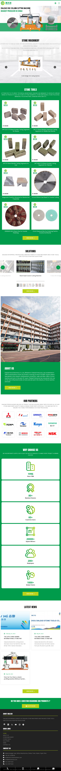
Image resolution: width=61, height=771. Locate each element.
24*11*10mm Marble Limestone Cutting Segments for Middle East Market (45, 130)
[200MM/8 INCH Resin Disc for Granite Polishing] (16, 215)
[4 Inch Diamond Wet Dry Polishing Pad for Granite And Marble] (45, 215)
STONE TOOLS (7, 739)
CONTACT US (6, 744)
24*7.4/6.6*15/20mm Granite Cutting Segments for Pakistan (45, 164)
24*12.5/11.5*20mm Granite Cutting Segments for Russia (16, 130)
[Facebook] (4, 724)
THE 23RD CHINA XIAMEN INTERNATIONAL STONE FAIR (43, 637)
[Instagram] (19, 724)
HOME (4, 733)
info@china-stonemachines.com (13, 757)
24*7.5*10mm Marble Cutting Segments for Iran (16, 164)
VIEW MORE (30, 238)
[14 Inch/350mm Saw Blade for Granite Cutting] (45, 182)
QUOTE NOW (31, 706)
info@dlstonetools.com (11, 759)
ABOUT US (6, 735)
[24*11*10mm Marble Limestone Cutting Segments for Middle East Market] (45, 114)
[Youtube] (16, 724)
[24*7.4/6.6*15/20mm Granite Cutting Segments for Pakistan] (45, 148)
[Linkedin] (8, 724)
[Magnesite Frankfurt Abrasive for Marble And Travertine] (16, 182)
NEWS (4, 743)
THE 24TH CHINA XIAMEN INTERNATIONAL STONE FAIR (13, 637)
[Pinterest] (23, 724)
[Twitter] (12, 724)
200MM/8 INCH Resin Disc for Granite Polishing (16, 232)
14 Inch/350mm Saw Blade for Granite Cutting (45, 197)
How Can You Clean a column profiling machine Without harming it (14, 678)
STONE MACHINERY (8, 737)
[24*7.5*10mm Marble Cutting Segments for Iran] (16, 148)
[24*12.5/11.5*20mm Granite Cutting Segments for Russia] (16, 114)
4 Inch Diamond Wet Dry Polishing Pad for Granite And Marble (45, 232)
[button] (3, 267)
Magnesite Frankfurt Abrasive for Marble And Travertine (15, 198)
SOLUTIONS (6, 741)
